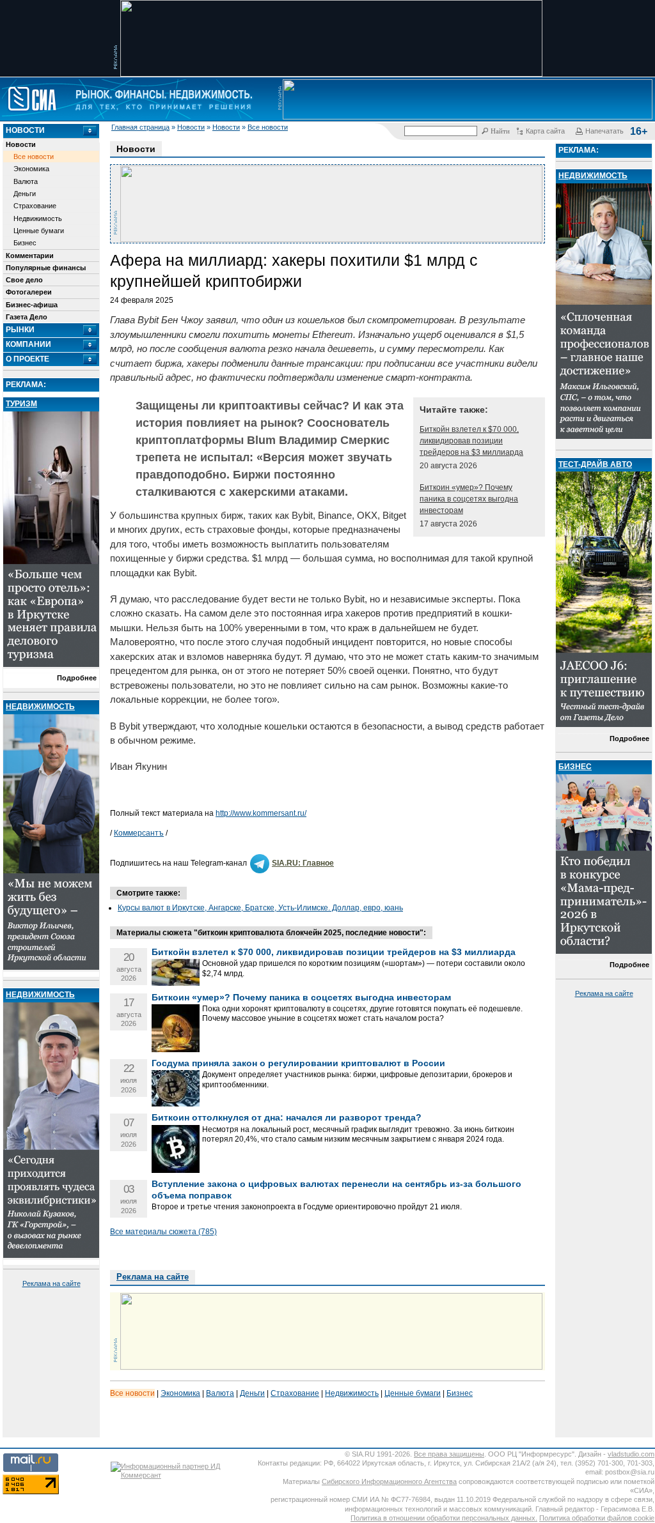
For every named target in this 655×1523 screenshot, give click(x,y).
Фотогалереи (29, 292)
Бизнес (24, 243)
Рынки (20, 329)
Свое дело (24, 280)
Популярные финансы (46, 268)
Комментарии (30, 255)
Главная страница (140, 127)
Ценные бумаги (38, 230)
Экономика (31, 168)
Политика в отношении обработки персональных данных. (444, 1518)
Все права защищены (449, 1454)
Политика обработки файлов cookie (596, 1518)
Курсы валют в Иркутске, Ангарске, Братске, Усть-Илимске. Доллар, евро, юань (260, 907)
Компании (28, 344)
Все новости (268, 127)
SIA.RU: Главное (303, 863)
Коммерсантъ (139, 833)
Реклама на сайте (51, 1283)
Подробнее (77, 678)
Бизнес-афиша (32, 305)
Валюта (25, 181)
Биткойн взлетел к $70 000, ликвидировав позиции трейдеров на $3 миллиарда (471, 441)
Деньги (24, 193)
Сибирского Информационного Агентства (389, 1481)
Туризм (21, 403)
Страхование (34, 206)
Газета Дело (26, 317)
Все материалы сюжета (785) (163, 1231)
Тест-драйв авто (595, 464)
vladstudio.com (631, 1454)
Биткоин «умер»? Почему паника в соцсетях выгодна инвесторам (469, 499)
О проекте (27, 359)
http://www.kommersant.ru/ (261, 813)
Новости (191, 127)
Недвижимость (37, 218)
